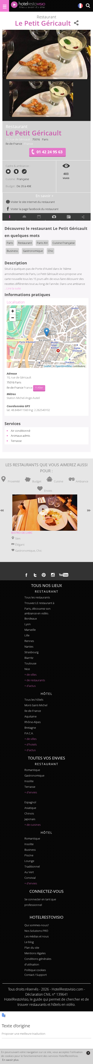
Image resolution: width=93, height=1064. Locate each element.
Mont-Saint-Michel (35, 705)
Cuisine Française (64, 243)
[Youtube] (64, 575)
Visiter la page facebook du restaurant (34, 209)
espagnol (30, 802)
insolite (29, 781)
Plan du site (31, 947)
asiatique (30, 808)
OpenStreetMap (63, 366)
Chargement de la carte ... (46, 336)
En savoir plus (10, 1060)
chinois (29, 813)
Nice (27, 669)
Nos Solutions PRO (36, 931)
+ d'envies (30, 792)
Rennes (29, 641)
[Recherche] (87, 6)
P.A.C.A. (29, 733)
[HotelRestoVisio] (28, 6)
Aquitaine (30, 716)
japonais (29, 819)
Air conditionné (20, 431)
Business (12, 251)
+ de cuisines (32, 825)
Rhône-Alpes (32, 722)
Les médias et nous (36, 936)
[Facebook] (26, 575)
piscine (28, 855)
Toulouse (30, 663)
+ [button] (12, 311)
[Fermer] (88, 1053)
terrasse (29, 787)
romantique (32, 770)
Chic (50, 251)
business (30, 850)
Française (23, 179)
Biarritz (28, 658)
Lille (26, 635)
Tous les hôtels (33, 699)
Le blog (29, 942)
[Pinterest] (43, 575)
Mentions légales (35, 953)
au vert (29, 872)
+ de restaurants (34, 680)
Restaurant (25, 243)
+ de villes (30, 674)
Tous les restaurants (37, 597)
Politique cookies (35, 970)
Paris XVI (42, 243)
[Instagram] (53, 575)
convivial (30, 878)
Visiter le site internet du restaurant (32, 202)
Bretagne (30, 728)
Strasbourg (31, 652)
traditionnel (32, 866)
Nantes (28, 646)
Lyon (27, 624)
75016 (36, 139)
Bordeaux (30, 618)
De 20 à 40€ (24, 186)
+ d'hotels (30, 744)
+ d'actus (30, 686)
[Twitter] (35, 575)
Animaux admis (20, 436)
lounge (29, 861)
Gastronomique (33, 251)
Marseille (30, 630)
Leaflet (47, 366)
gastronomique (34, 775)
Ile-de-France (14, 144)
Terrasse (16, 441)
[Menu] (4, 6)
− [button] (12, 317)
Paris (45, 139)
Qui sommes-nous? (36, 925)
